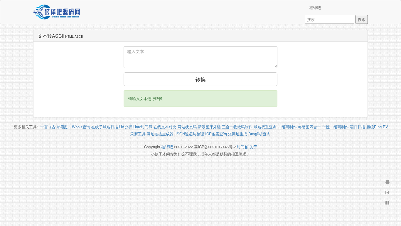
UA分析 (125, 126)
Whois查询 (81, 126)
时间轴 (242, 146)
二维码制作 (287, 126)
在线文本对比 (165, 126)
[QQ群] (387, 182)
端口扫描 (357, 126)
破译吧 (315, 7)
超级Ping (374, 126)
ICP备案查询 (216, 134)
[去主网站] (387, 203)
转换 (200, 79)
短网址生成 (237, 134)
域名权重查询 (265, 126)
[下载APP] (387, 192)
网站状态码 (187, 126)
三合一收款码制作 (237, 126)
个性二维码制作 (335, 126)
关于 (253, 146)
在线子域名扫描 (104, 126)
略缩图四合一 (309, 126)
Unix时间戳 (142, 126)
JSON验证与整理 (189, 134)
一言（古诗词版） (55, 126)
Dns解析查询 (259, 134)
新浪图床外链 (209, 126)
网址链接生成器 (160, 134)
